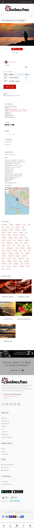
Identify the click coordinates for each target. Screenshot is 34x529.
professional (10, 248)
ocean (9, 232)
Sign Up (24, 1)
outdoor (10, 237)
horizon (9, 250)
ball (14, 240)
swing (16, 243)
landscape (22, 235)
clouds (3, 235)
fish (28, 245)
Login (31, 1)
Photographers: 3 (8, 464)
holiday (4, 256)
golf (16, 237)
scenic (15, 261)
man (24, 224)
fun (29, 250)
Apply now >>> (15, 370)
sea (23, 227)
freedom (23, 248)
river (14, 245)
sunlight (11, 253)
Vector (3, 451)
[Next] (17, 52)
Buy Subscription (6, 484)
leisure (17, 227)
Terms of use (5, 421)
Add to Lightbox (17, 49)
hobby (11, 230)
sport (29, 224)
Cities (19, 109)
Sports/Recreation (13, 111)
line (20, 250)
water (9, 235)
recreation (4, 230)
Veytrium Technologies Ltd (10, 396)
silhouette (18, 224)
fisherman (4, 224)
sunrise (24, 230)
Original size (6, 81)
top (3, 266)
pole (25, 250)
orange (29, 248)
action (8, 258)
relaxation (20, 240)
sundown (26, 261)
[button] (17, 199)
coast (3, 245)
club (18, 245)
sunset (11, 224)
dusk (26, 237)
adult (23, 245)
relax (17, 248)
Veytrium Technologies (16, 512)
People (6, 111)
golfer (21, 237)
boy (22, 253)
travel (3, 240)
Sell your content (6, 437)
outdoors (17, 230)
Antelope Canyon (7, 297)
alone (14, 258)
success (8, 266)
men (3, 248)
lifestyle (15, 266)
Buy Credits (4, 481)
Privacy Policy (5, 423)
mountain (22, 266)
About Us (4, 418)
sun (12, 227)
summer (4, 237)
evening (16, 263)
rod (26, 232)
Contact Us (4, 432)
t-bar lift (8, 269)
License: (5, 71)
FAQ (2, 429)
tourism (27, 263)
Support (3, 426)
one (22, 263)
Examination (5, 434)
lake (3, 243)
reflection (24, 256)
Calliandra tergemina (24, 319)
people (21, 232)
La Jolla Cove (7, 319)
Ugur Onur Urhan (12, 62)
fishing (15, 232)
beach (3, 232)
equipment (9, 243)
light (28, 258)
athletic (27, 253)
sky (3, 227)
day (3, 269)
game (28, 266)
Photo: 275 (6, 467)
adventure (10, 256)
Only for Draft (6, 77)
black (3, 258)
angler (16, 253)
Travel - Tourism (23, 111)
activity (15, 250)
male (7, 227)
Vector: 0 (6, 470)
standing (4, 263)
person (9, 240)
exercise (4, 253)
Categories (4, 454)
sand (3, 250)
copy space (21, 258)
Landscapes (24, 109)
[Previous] (13, 52)
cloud (10, 263)
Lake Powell (7, 341)
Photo (3, 448)
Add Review (8, 144)
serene (17, 256)
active (26, 243)
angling (9, 261)
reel (21, 243)
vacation (15, 235)
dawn (8, 245)
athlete (27, 240)
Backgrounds (13, 109)
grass (3, 261)
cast (21, 261)
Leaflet (18, 214)
